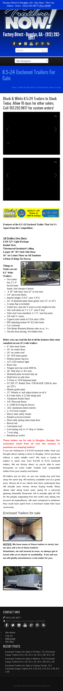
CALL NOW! (44, 5)
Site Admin (10, 632)
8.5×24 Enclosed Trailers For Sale (28, 75)
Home (14, 87)
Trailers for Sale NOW (26, 87)
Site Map (9, 642)
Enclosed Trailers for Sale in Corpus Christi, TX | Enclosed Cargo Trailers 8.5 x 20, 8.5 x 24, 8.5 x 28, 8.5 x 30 (32, 668)
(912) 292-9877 (13, 617)
